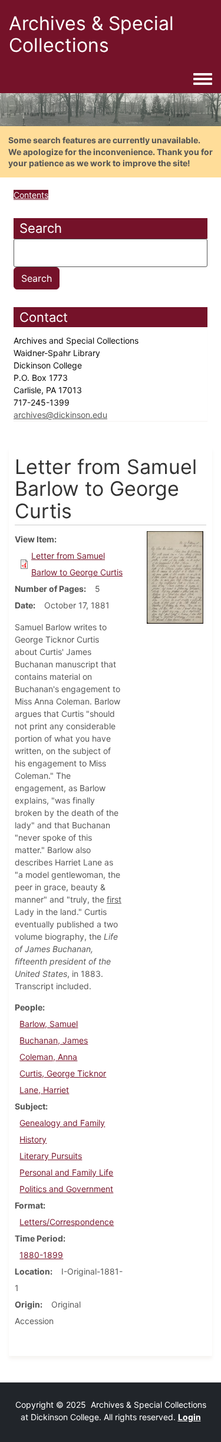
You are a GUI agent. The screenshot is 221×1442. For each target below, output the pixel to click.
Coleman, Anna (48, 1057)
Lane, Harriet (44, 1090)
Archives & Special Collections (91, 34)
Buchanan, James (53, 1040)
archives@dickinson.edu (60, 415)
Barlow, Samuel (48, 1024)
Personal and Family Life (66, 1172)
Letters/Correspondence (66, 1222)
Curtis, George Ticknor (62, 1073)
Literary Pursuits (50, 1156)
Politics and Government (66, 1189)
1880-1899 (41, 1255)
